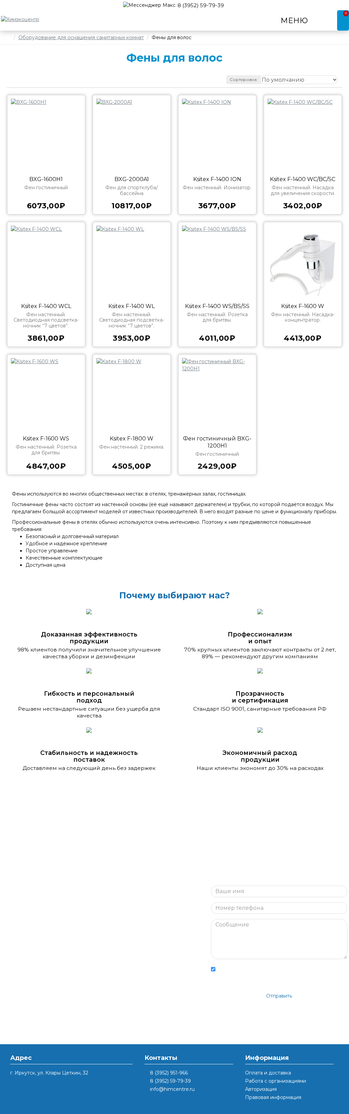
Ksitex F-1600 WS (46, 438)
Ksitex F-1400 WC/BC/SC (302, 179)
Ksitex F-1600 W (302, 306)
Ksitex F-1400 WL (131, 306)
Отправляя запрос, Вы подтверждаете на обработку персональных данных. (274, 972)
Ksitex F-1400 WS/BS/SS (217, 306)
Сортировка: (244, 79)
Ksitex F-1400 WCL (46, 306)
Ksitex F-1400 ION (217, 179)
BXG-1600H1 (46, 179)
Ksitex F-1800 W (131, 438)
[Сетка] (12, 80)
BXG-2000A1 (132, 179)
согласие (297, 968)
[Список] (21, 80)
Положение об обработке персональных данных (262, 976)
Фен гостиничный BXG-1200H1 (217, 442)
